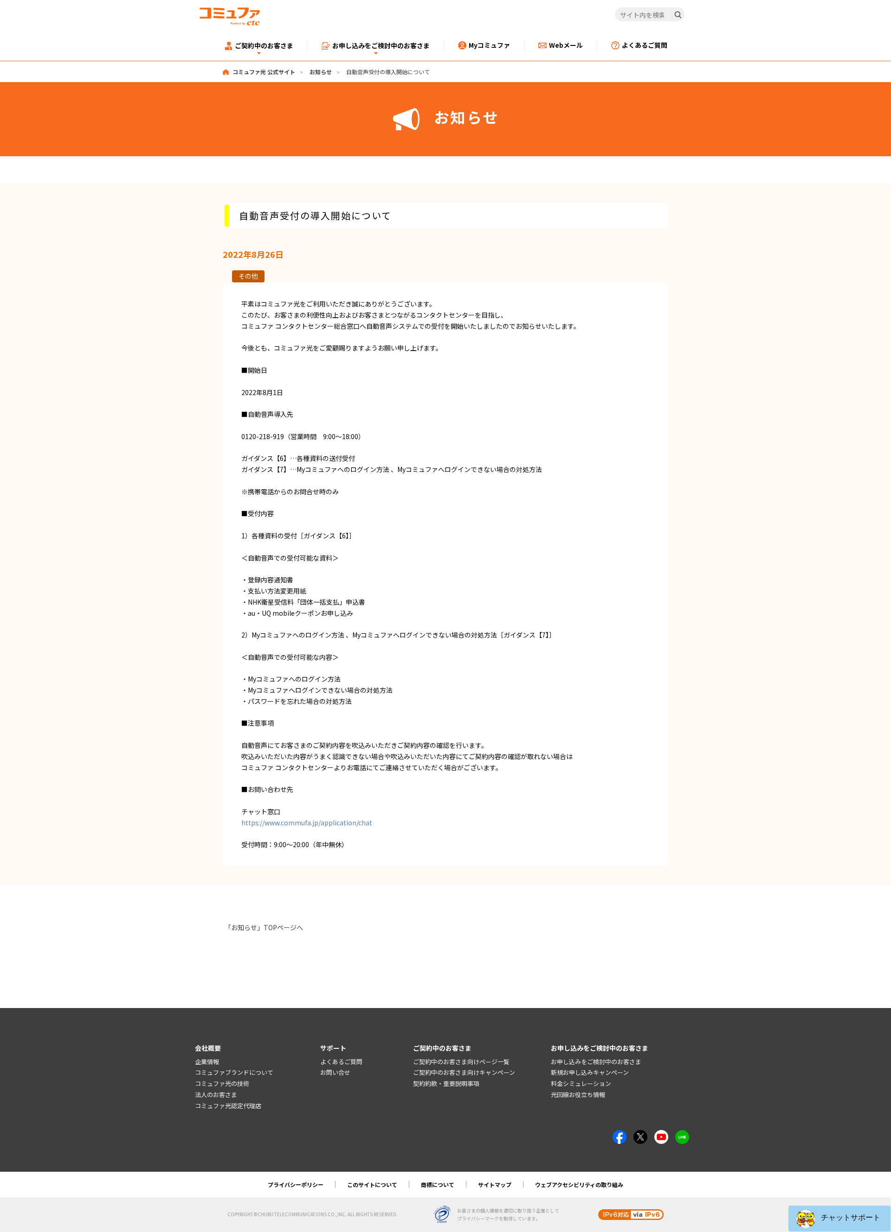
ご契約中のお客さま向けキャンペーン (464, 1072)
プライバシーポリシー (295, 1184)
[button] (839, 1219)
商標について (437, 1184)
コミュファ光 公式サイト (263, 72)
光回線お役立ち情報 (578, 1094)
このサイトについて (372, 1184)
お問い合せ (335, 1072)
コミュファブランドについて (234, 1072)
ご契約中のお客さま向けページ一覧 (461, 1061)
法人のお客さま (216, 1094)
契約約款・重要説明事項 (446, 1083)
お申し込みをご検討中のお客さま (596, 1061)
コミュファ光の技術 (222, 1083)
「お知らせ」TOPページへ (264, 927)
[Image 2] (640, 1135)
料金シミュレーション (581, 1083)
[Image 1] (619, 1135)
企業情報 (207, 1061)
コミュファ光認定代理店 (228, 1105)
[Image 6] (682, 1135)
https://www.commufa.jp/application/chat (306, 822)
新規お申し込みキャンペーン (590, 1072)
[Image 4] (661, 1135)
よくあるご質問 (341, 1061)
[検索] (678, 15)
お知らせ (321, 72)
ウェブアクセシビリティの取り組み (579, 1184)
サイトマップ (494, 1184)
